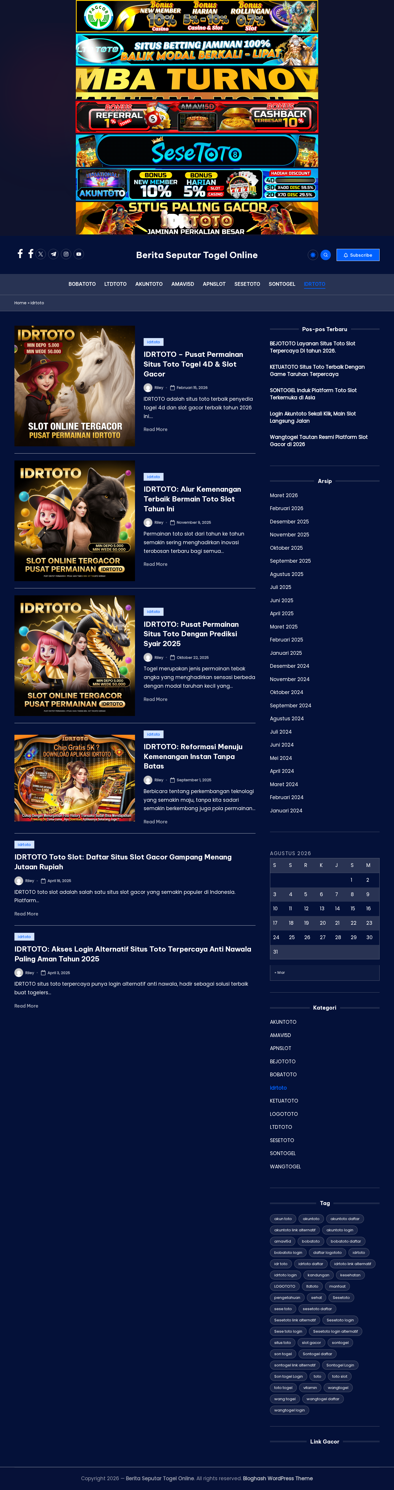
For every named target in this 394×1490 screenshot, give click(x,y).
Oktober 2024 (286, 692)
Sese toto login (288, 1331)
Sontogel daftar (317, 1354)
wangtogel (338, 1387)
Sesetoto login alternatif (335, 1331)
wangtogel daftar (323, 1399)
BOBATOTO (283, 1074)
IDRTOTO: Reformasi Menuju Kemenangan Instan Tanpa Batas (193, 756)
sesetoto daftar (317, 1309)
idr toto (281, 1264)
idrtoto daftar (311, 1264)
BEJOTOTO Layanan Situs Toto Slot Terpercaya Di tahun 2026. (312, 347)
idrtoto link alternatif (352, 1264)
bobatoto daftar (346, 1241)
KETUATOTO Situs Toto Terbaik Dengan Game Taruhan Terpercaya (317, 370)
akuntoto (311, 1219)
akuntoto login (340, 1230)
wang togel (285, 1399)
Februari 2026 (286, 508)
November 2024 (290, 679)
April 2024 (282, 771)
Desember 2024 (289, 666)
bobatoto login (288, 1252)
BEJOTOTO (283, 1061)
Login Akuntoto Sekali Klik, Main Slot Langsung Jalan (313, 417)
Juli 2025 (280, 587)
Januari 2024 (286, 810)
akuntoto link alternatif (295, 1230)
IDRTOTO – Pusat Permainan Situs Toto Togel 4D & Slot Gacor (193, 364)
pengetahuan (287, 1297)
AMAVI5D (280, 1035)
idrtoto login (285, 1275)
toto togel (283, 1387)
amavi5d (282, 1241)
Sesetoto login (340, 1320)
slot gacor (311, 1342)
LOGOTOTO (284, 1114)
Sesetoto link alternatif (295, 1320)
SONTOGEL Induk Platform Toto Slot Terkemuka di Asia (313, 394)
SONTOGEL (283, 1153)
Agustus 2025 (286, 574)
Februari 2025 (286, 639)
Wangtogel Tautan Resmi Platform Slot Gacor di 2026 (319, 441)
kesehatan (350, 1275)
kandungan (318, 1275)
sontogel (340, 1342)
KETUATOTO (284, 1100)
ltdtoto (312, 1286)
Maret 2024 (284, 784)
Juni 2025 (281, 600)
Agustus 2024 (287, 718)
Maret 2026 (284, 495)
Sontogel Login (340, 1365)
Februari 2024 (287, 797)
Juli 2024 (281, 731)
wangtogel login (289, 1410)
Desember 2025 (289, 521)
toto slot (339, 1376)
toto (317, 1376)
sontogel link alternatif (295, 1365)
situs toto (282, 1342)
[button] (358, 255)
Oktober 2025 (286, 547)
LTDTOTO (281, 1127)
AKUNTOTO (283, 1022)
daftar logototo (327, 1252)
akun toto (283, 1219)
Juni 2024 (282, 744)
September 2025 (290, 560)
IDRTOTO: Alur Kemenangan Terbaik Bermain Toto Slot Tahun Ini (192, 499)
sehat (316, 1297)
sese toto (283, 1309)
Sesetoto (341, 1297)
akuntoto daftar (345, 1219)
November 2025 (289, 534)
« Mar (280, 972)
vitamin (310, 1387)
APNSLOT (280, 1048)
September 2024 (291, 705)
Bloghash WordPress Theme (278, 1478)
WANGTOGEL (285, 1166)
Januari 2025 (286, 653)
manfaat (337, 1286)
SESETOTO (282, 1140)
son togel (283, 1354)
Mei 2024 (281, 758)
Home (20, 303)
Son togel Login (288, 1376)
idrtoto (153, 342)
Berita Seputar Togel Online (197, 254)
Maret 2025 (284, 626)
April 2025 (282, 613)
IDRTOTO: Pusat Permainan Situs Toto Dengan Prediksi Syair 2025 (191, 634)
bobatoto (311, 1241)
